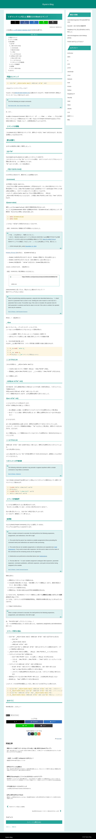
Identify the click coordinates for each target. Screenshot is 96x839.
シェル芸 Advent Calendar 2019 (21, 30)
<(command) (15, 47)
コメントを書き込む (34, 822)
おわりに (11, 70)
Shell (8, 715)
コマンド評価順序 (15, 64)
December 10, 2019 (30, 246)
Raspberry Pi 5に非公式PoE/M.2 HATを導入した (78, 31)
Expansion (25, 311)
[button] (52, 22)
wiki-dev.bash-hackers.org (22, 92)
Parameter (21, 311)
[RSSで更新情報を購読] (39, 733)
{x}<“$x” (12, 43)
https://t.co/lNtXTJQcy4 (49, 239)
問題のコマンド (13, 37)
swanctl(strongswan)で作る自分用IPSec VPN (78, 21)
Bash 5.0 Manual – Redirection (14, 474)
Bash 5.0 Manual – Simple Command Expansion (18, 569)
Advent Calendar (15, 715)
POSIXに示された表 (11, 252)
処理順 (12, 66)
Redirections (43, 556)
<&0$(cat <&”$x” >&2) (16, 56)
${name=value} (15, 50)
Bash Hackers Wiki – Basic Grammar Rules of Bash (19, 105)
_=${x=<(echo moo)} (16, 45)
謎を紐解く (12, 41)
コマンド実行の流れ (16, 68)
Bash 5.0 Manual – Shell (13, 311)
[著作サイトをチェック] (29, 733)
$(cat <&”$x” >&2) (16, 58)
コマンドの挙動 (13, 39)
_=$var (13, 52)
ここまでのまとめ (16, 54)
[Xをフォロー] (32, 733)
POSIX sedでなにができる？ (75, 41)
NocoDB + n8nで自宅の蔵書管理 (76, 26)
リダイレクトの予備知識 (18, 62)
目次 (32, 34)
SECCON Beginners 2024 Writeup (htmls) (77, 37)
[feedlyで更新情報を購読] (35, 733)
